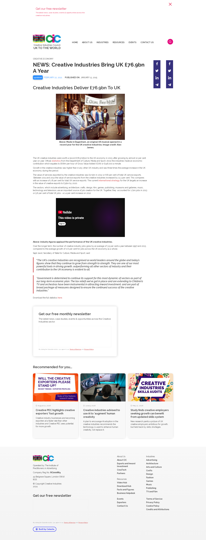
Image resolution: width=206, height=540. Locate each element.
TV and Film (151, 491)
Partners (121, 473)
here (60, 298)
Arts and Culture (154, 467)
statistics (56, 161)
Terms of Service (75, 349)
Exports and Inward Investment (126, 464)
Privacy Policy (89, 349)
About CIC (122, 460)
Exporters (121, 502)
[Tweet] (156, 70)
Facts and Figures (125, 489)
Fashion (149, 477)
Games (149, 481)
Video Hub (122, 482)
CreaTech (121, 470)
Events (120, 499)
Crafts (149, 470)
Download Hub (124, 486)
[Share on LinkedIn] (156, 77)
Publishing (151, 488)
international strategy (109, 180)
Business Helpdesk (126, 493)
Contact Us (122, 506)
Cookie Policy (152, 506)
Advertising (151, 460)
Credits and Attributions (157, 509)
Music (149, 484)
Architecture (152, 463)
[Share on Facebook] (156, 63)
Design (149, 474)
